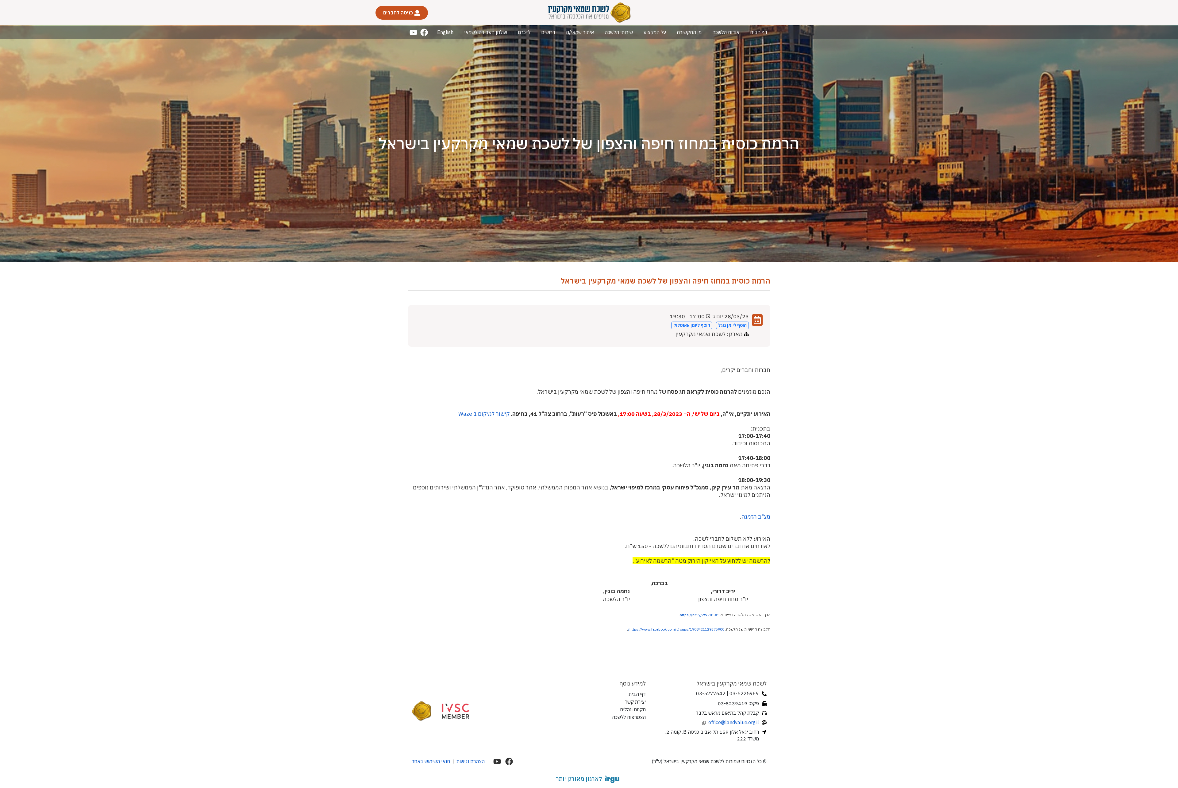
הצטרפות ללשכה (629, 717)
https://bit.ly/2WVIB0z (699, 614)
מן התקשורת (689, 32)
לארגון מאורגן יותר (579, 778)
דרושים (548, 32)
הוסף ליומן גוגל (732, 325)
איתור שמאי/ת (580, 32)
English (445, 32)
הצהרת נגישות (470, 761)
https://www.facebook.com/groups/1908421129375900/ (676, 629)
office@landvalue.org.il (733, 722)
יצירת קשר (635, 702)
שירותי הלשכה (619, 32)
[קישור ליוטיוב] (413, 32)
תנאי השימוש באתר (431, 761)
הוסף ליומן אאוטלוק (691, 325)
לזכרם (524, 32)
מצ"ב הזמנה (755, 516)
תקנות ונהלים (633, 709)
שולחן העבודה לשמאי (485, 32)
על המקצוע (655, 32)
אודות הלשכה (725, 32)
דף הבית (758, 32)
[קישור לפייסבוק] (424, 32)
